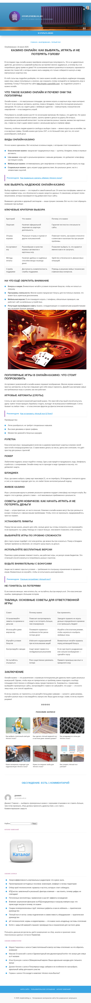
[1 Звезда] (42, 704)
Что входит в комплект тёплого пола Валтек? (41, 973)
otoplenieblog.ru (32, 16)
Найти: (7, 823)
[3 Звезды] (45, 704)
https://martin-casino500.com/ (48, 84)
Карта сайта (24, 989)
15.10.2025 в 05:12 (20, 798)
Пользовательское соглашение (43, 989)
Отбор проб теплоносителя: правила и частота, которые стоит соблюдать (39, 888)
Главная (34, 42)
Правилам (36, 935)
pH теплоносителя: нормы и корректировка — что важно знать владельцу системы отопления (47, 921)
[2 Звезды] (44, 704)
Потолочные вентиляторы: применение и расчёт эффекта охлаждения (38, 898)
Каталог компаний (64, 989)
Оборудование (44, 42)
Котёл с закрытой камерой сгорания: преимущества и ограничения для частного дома (44, 925)
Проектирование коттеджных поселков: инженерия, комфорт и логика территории (43, 884)
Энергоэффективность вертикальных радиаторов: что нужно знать (36, 880)
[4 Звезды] (47, 704)
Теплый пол (55, 42)
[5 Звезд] (49, 704)
